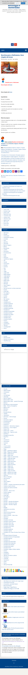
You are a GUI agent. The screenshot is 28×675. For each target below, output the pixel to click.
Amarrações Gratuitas (9, 237)
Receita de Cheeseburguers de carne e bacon (14, 190)
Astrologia (6, 396)
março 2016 (6, 209)
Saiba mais (17, 3)
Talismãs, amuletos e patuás (10, 555)
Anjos (11, 149)
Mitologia (6, 283)
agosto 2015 (6, 220)
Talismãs (5, 325)
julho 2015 (6, 221)
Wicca (2, 156)
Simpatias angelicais (12, 160)
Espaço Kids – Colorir (8, 430)
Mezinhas (6, 147)
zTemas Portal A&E (8, 564)
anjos (5, 240)
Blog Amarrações (8, 585)
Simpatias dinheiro (8, 306)
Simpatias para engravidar (11, 161)
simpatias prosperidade (9, 311)
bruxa (10, 84)
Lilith (5, 269)
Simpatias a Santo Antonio (10, 521)
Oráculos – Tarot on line (9, 490)
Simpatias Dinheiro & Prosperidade (12, 537)
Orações (5, 286)
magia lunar (6, 279)
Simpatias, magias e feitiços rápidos (12, 549)
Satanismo (6, 517)
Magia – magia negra (8, 467)
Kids (5, 268)
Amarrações (12, 155)
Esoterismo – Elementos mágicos (11, 426)
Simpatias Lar (7, 540)
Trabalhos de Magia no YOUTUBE (11, 588)
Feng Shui (20, 161)
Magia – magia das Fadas (9, 458)
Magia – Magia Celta (8, 455)
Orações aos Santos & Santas (10, 487)
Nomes (5, 480)
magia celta (6, 272)
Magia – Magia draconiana (10, 461)
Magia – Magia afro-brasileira (10, 452)
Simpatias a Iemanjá (9, 158)
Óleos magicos (7, 285)
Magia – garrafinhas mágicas (10, 450)
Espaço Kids (6, 429)
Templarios (6, 557)
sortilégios (6, 322)
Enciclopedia (7, 423)
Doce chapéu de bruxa (8, 175)
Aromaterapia (7, 395)
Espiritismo (6, 433)
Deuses (5, 418)
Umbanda (6, 558)
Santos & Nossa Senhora (9, 512)
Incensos (6, 266)
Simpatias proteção (8, 313)
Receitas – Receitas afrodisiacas (11, 501)
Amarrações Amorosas (9, 582)
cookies (5, 249)
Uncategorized (7, 326)
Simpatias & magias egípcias (11, 156)
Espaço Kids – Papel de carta (10, 432)
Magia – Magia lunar (8, 466)
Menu (2, 50)
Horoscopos (16, 151)
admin (10, 59)
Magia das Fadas (9, 151)
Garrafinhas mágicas (8, 259)
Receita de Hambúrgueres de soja (12, 195)
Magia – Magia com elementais (11, 456)
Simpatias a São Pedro (9, 526)
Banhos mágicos (16, 147)
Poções (5, 289)
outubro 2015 (7, 217)
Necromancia (7, 478)
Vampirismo (6, 560)
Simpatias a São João (8, 523)
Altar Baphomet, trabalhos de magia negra (13, 581)
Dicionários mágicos (8, 419)
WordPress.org (7, 340)
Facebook (14, 660)
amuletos (6, 239)
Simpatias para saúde (8, 546)
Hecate (5, 262)
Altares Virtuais (7, 390)
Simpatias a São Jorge (9, 524)
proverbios (6, 294)
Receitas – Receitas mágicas (10, 504)
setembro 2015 (7, 218)
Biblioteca (6, 409)
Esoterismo (6, 424)
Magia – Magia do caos (9, 459)
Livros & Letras (7, 446)
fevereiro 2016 (7, 211)
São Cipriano (6, 299)
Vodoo (5, 561)
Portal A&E (6, 291)
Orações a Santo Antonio (9, 486)
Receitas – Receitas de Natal (10, 503)
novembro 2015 (7, 215)
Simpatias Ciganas (8, 305)
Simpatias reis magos (8, 314)
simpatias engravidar (8, 308)
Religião (5, 507)
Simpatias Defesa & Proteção (10, 535)
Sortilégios (6, 552)
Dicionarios (6, 251)
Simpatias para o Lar (5, 163)
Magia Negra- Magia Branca (10, 587)
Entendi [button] (23, 3)
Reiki (5, 506)
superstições (6, 323)
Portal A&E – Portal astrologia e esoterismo (14, 5)
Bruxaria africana (7, 412)
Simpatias (6, 300)
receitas (16, 59)
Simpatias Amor (5, 155)
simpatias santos (7, 316)
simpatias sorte (7, 317)
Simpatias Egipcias (8, 538)
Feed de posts (7, 337)
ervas (5, 254)
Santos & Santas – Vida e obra (10, 515)
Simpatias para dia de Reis (10, 541)
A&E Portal (6, 232)
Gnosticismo (6, 439)
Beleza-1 (6, 402)
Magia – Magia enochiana (9, 464)
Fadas (5, 256)
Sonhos (5, 320)
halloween (15, 175)
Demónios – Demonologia (10, 416)
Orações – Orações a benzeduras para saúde (14, 484)
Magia (5, 449)
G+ (14, 663)
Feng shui (6, 257)
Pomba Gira (6, 493)
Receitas (3, 143)
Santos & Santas (7, 513)
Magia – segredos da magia (10, 472)
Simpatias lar (6, 309)
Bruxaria (5, 410)
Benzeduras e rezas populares (11, 404)
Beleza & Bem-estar (8, 399)
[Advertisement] (14, 28)
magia (5, 271)
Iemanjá (5, 265)
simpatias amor (7, 302)
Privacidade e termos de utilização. (11, 646)
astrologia (6, 243)
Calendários (6, 415)
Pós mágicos (6, 293)
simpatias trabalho (8, 319)
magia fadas (6, 277)
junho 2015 (6, 223)
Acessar (5, 336)
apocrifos (6, 242)
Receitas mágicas (13, 143)
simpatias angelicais (8, 303)
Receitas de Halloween (17, 142)
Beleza (10, 147)
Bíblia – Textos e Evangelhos (10, 406)
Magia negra (6, 280)
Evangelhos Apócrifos (9, 435)
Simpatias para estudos (9, 544)
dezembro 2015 (7, 214)
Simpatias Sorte (7, 547)
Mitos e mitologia (8, 476)
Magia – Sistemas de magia (10, 473)
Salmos (5, 297)
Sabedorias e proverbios (9, 509)
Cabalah (5, 413)
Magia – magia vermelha (9, 470)
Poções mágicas (7, 492)
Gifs (4, 260)
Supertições (6, 553)
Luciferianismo (7, 447)
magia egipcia (7, 276)
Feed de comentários (9, 339)
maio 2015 (6, 225)
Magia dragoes (7, 274)
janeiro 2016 (6, 212)
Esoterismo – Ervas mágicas (10, 427)
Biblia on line (7, 407)
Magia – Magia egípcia (9, 463)
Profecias (6, 498)
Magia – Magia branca (9, 453)
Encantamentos (5, 152)
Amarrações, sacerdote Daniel (11, 584)
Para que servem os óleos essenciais (12, 288)
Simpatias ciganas (20, 155)
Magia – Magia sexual (9, 469)
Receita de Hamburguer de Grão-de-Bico (13, 189)
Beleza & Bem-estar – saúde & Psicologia (13, 401)
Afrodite (7, 149)
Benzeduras (6, 248)
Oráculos (6, 489)
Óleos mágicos (7, 481)
